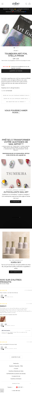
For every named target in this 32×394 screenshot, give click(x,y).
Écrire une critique (4, 283)
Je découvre (15, 201)
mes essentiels (15, 271)
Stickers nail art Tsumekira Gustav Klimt (10, 314)
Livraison (16, 368)
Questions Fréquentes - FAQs (16, 366)
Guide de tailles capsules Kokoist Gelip (16, 95)
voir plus (16, 227)
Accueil (15, 50)
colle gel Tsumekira (14, 88)
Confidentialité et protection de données (16, 373)
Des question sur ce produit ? (16, 101)
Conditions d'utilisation (16, 378)
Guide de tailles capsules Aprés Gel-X (16, 98)
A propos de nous (16, 376)
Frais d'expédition (11, 60)
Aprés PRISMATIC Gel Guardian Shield (10, 344)
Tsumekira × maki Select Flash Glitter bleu (10, 292)
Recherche (15, 363)
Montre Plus (10, 333)
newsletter (16, 383)
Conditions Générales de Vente (16, 371)
